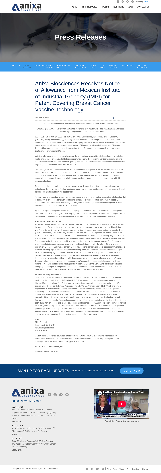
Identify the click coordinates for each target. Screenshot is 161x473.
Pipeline (105, 7)
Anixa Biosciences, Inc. (86, 137)
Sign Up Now (132, 370)
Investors (118, 7)
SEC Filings (102, 66)
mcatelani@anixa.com (44, 328)
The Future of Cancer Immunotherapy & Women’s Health (52, 66)
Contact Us (143, 7)
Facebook (87, 269)
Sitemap (145, 469)
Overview (16, 66)
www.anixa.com (50, 269)
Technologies (89, 7)
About (75, 7)
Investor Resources (142, 66)
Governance (127, 66)
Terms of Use (124, 469)
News (130, 7)
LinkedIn (76, 269)
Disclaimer (136, 469)
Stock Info (93, 66)
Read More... (17, 421)
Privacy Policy (112, 469)
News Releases (27, 66)
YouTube (99, 269)
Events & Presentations (80, 66)
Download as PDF (120, 118)
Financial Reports (113, 66)
